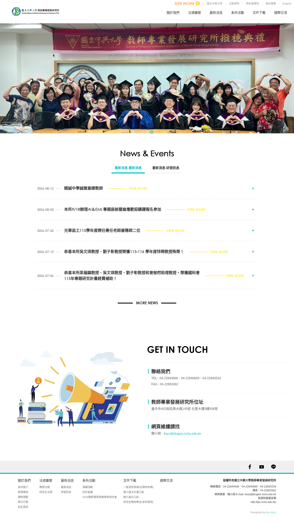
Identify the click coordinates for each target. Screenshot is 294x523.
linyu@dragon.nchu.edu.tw (182, 433)
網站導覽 (271, 3)
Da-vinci (271, 512)
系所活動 (237, 12)
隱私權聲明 (252, 3)
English (287, 3)
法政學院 (234, 3)
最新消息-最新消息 (128, 168)
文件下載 (259, 12)
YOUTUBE (261, 467)
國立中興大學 (214, 3)
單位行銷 (23, 502)
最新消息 (216, 12)
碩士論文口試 (131, 497)
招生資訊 (23, 507)
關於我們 (173, 12)
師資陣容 (23, 492)
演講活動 (87, 487)
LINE (273, 467)
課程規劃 (23, 497)
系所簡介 (23, 487)
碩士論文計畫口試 (133, 492)
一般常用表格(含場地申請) (138, 487)
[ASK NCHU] (187, 3)
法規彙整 (194, 12)
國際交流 (280, 12)
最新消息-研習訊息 (165, 168)
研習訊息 (66, 492)
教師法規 (44, 487)
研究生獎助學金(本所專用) (138, 502)
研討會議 (87, 492)
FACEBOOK (249, 467)
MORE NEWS (147, 302)
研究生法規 (45, 492)
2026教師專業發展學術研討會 (99, 497)
